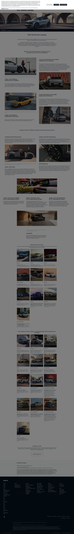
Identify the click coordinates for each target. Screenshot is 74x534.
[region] (37, 5)
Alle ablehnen (56, 4)
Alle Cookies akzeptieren (63, 4)
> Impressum (6, 8)
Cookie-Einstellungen (49, 4)
